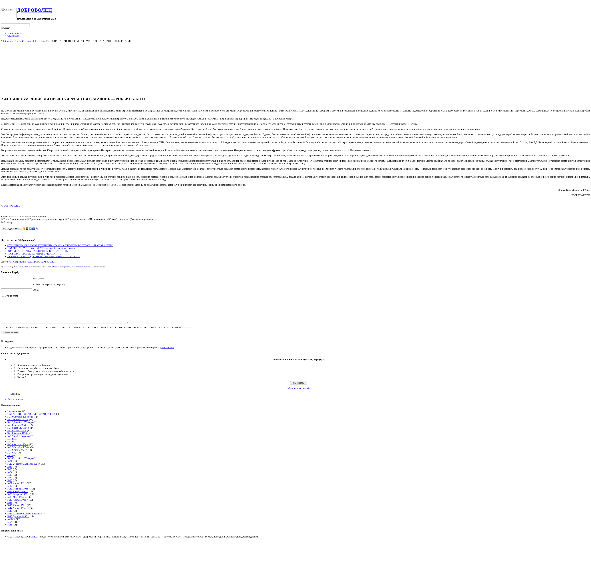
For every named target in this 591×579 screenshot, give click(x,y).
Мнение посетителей (298, 388)
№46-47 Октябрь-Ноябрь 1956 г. (24, 513)
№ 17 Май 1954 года (18, 436)
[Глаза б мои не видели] (14, 219)
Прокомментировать (61, 267)
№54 (9, 522)
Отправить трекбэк (82, 267)
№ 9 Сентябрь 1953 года (20, 458)
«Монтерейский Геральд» (22, 261)
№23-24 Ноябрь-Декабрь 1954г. (23, 463)
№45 (9, 510)
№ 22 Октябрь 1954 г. (18, 447)
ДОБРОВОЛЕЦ (34, 10)
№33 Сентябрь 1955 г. (18, 488)
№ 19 (10, 441)
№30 (9, 480)
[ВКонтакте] (33, 229)
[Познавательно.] (97, 219)
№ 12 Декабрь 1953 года (20, 422)
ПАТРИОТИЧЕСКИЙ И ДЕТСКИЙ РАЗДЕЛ (31, 414)
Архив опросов (15, 399)
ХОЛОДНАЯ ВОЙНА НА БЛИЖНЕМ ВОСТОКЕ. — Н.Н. (38, 251)
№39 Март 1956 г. (16, 497)
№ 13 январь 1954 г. (17, 425)
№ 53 (10, 455)
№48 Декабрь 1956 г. (18, 516)
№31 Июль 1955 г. (16, 483)
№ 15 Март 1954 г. (16, 430)
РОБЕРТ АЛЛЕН (46, 261)
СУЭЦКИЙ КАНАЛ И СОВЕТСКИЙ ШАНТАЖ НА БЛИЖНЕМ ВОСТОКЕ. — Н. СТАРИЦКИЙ (60, 245)
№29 (9, 477)
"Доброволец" (8, 41)
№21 (9, 461)
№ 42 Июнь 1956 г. (28, 41)
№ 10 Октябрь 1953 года (20, 416)
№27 (9, 472)
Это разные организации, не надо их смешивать (42, 374)
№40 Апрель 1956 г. (17, 499)
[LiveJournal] (36, 229)
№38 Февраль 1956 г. (18, 494)
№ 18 (10, 439)
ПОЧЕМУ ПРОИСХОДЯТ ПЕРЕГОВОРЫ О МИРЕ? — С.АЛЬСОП (43, 256)
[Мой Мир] (27, 229)
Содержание (13, 35)
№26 (9, 469)
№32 (9, 486)
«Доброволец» (15, 33)
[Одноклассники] (24, 229)
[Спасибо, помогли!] (118, 219)
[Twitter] (30, 229)
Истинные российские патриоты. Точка (38, 368)
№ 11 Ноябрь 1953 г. (17, 419)
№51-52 (11, 519)
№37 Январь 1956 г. (17, 491)
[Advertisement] (295, 72)
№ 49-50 (11, 452)
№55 (9, 524)
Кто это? (21, 377)
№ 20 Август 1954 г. (17, 444)
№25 (9, 466)
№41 (9, 502)
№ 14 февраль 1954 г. (18, 427)
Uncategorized (14, 411)
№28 (9, 475)
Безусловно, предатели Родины (33, 365)
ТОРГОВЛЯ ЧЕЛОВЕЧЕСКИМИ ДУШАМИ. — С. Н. (36, 253)
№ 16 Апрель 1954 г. (18, 433)
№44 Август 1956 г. (17, 508)
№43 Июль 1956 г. (16, 505)
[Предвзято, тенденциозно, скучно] (46, 219)
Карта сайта (167, 347)
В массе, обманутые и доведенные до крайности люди (45, 371)
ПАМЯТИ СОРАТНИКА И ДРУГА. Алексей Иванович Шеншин (41, 248)
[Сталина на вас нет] (76, 219)
